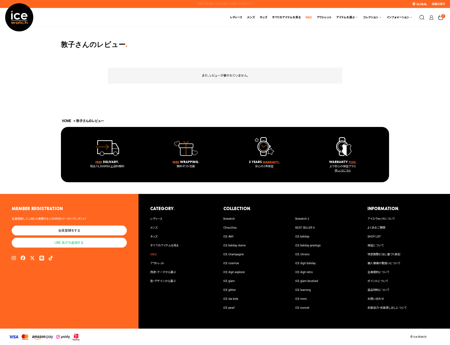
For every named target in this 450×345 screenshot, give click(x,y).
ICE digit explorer (234, 272)
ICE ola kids (230, 298)
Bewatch (229, 218)
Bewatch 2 (302, 218)
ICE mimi (301, 298)
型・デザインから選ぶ (163, 281)
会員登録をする (69, 230)
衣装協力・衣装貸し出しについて (387, 307)
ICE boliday (302, 236)
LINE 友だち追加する (69, 243)
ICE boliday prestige (308, 245)
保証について (376, 245)
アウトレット (324, 17)
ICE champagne (233, 254)
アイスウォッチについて (381, 218)
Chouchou (230, 227)
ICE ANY (228, 236)
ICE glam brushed (306, 281)
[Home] (19, 17)
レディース (236, 17)
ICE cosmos (231, 263)
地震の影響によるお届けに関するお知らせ (225, 4)
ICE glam (229, 281)
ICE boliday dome (234, 245)
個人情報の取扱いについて (384, 263)
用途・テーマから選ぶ (163, 272)
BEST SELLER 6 (305, 227)
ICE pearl (229, 307)
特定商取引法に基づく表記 (384, 254)
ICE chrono (302, 254)
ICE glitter (229, 290)
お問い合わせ (376, 298)
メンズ (251, 17)
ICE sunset (302, 307)
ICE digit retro (304, 272)
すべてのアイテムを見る (286, 17)
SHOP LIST (374, 236)
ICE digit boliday (305, 263)
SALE (308, 17)
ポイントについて (378, 281)
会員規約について (378, 272)
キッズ (263, 17)
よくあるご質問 (376, 227)
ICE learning (303, 290)
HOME (66, 121)
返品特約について (378, 290)
